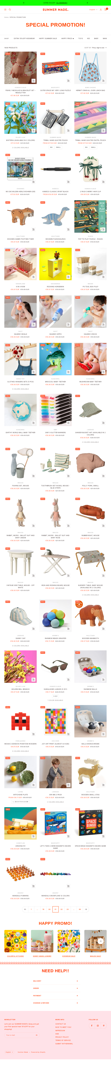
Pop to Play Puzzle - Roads (90, 239)
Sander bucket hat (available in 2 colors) (90, 434)
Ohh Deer (55, 741)
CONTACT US (60, 1024)
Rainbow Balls (90, 689)
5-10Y (56, 696)
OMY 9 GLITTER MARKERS (55, 432)
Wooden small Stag (90, 795)
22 (62, 909)
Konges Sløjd (20, 87)
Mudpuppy (55, 87)
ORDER (36, 988)
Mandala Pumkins (20, 896)
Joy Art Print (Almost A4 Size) (55, 744)
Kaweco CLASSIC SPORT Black (55, 191)
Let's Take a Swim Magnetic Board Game (55, 847)
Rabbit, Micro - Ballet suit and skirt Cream (21, 536)
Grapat (21, 893)
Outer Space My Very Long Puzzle (55, 90)
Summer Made (55, 137)
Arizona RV (20, 846)
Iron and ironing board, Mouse (55, 585)
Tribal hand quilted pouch (55, 140)
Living (20, 792)
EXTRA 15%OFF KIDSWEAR (24, 38)
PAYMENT (37, 996)
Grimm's (55, 635)
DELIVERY (37, 981)
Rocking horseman (55, 286)
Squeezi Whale (20, 334)
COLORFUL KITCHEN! (15, 956)
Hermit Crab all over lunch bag (90, 90)
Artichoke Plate (20, 795)
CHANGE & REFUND (41, 1003)
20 (49, 909)
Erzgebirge (55, 284)
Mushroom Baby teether (90, 382)
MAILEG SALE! (95, 956)
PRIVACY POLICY (62, 1037)
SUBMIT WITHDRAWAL (64, 1044)
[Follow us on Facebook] (92, 1026)
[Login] (101, 10)
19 (43, 909)
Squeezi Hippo (55, 334)
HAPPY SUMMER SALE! (48, 38)
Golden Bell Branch (20, 689)
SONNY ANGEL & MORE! (42, 956)
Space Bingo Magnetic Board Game (90, 846)
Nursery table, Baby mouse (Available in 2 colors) (90, 586)
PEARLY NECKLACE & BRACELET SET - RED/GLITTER (20, 91)
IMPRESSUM (60, 1030)
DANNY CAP (20, 638)
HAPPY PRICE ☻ (67, 38)
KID (88, 38)
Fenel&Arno (20, 741)
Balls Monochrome (90, 744)
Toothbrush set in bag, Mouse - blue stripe (55, 487)
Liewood (90, 429)
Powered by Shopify (38, 1052)
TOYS (80, 38)
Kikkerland (20, 284)
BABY (96, 38)
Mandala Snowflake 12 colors (56, 896)
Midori (90, 284)
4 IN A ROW (20, 286)
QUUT (20, 331)
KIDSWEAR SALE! (68, 956)
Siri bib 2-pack (55, 795)
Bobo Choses (90, 87)
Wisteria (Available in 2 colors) (20, 140)
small (58, 147)
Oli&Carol (55, 379)
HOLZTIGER (20, 236)
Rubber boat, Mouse (90, 535)
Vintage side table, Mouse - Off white (21, 586)
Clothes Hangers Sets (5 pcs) (20, 382)
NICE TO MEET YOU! (63, 1027)
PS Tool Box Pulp (90, 286)
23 (68, 909)
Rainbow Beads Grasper (55, 638)
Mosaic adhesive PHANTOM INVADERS (20, 744)
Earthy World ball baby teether (20, 432)
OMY (55, 429)
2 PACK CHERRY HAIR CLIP (90, 191)
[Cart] (105, 9)
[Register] (36, 1035)
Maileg (20, 483)
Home (6, 17)
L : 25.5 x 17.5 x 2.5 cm (20, 801)
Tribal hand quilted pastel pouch (90, 140)
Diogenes (20, 188)
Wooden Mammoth (90, 638)
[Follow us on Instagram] (98, 1026)
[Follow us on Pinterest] (104, 1026)
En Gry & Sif (20, 137)
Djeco (90, 236)
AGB (57, 1034)
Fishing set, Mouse (20, 486)
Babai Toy (20, 379)
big (51, 147)
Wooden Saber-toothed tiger (20, 239)
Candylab (20, 843)
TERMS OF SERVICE (63, 1040)
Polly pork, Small (90, 486)
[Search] (10, 10)
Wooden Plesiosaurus (56, 239)
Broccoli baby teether (55, 382)
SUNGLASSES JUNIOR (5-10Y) (55, 689)
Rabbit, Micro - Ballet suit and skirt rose (55, 536)
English (92, 9)
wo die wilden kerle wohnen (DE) (20, 191)
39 (80, 909)
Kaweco (55, 188)
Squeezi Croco (90, 334)
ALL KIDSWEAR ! (61, 3)
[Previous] (25, 909)
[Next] (86, 909)
